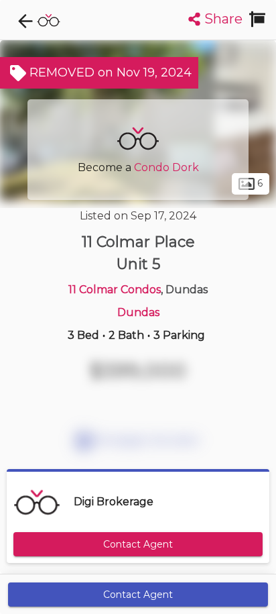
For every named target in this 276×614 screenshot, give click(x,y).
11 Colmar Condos (114, 289)
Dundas (138, 312)
